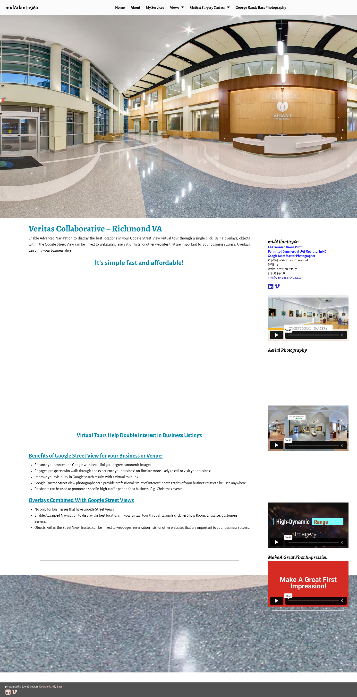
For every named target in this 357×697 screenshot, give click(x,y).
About (135, 7)
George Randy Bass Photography (261, 7)
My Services (155, 7)
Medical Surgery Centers (207, 7)
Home (120, 7)
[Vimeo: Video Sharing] (277, 285)
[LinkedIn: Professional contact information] (271, 285)
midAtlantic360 (21, 7)
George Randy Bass (50, 686)
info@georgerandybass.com (286, 277)
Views (174, 7)
